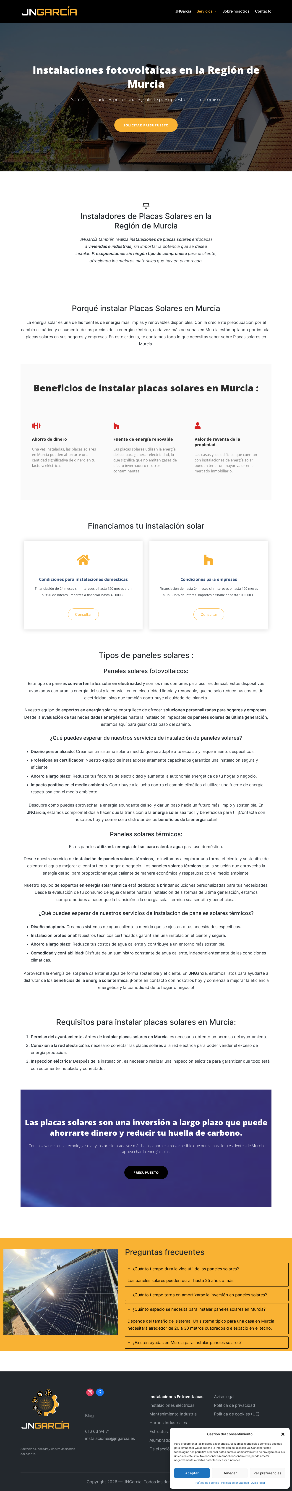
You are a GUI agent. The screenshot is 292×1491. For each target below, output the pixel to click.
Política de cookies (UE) (237, 1414)
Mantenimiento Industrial (173, 1414)
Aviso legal (258, 1482)
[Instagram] (90, 1392)
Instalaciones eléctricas (171, 1405)
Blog (89, 1415)
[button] (283, 1434)
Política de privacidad (235, 1482)
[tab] (207, 1275)
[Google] (100, 1392)
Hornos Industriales (168, 1422)
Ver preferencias (267, 1473)
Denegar (230, 1473)
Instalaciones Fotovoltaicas (176, 1396)
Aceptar (192, 1473)
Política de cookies (207, 1482)
